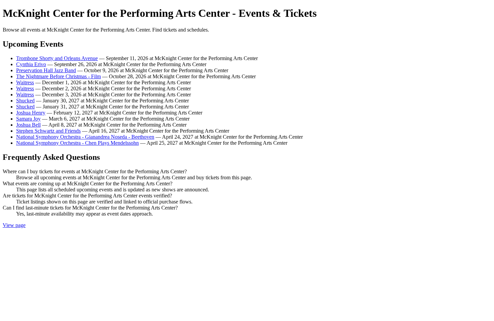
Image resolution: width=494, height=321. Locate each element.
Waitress (25, 82)
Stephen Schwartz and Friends (48, 131)
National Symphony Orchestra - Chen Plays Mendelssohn (77, 143)
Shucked (25, 100)
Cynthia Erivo (31, 64)
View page (14, 225)
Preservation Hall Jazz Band (46, 70)
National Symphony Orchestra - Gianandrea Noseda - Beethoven (85, 137)
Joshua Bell (28, 125)
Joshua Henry (30, 113)
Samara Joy (28, 119)
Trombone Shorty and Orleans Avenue (57, 58)
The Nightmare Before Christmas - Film (58, 76)
